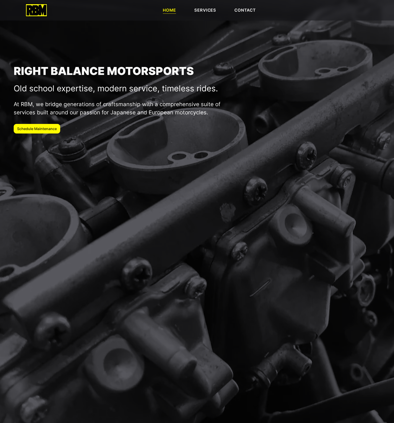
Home (169, 10)
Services (205, 10)
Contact (245, 10)
